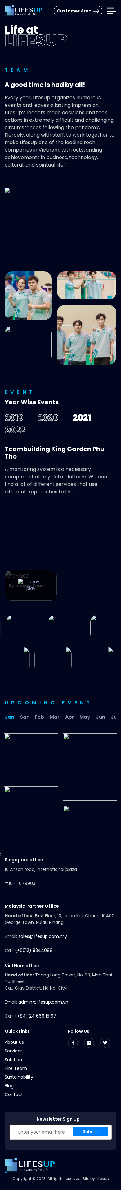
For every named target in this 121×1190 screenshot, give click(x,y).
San (24, 717)
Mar (55, 717)
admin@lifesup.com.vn (43, 1002)
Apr (69, 717)
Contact (14, 1094)
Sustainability (19, 1077)
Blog (9, 1086)
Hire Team (16, 1068)
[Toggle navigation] (111, 11)
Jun (100, 717)
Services (14, 1051)
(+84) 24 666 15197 (35, 1016)
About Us (14, 1042)
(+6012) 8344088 (33, 950)
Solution (13, 1059)
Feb (39, 717)
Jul (114, 717)
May (84, 717)
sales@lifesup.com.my (42, 936)
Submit (90, 1131)
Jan (9, 717)
